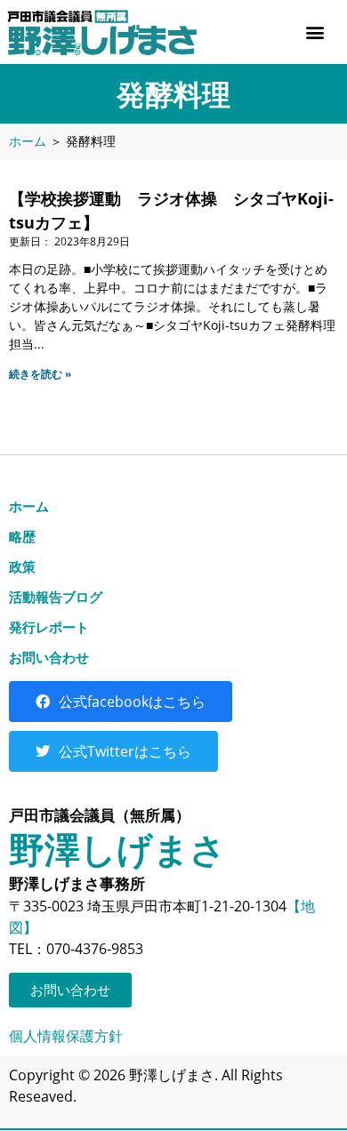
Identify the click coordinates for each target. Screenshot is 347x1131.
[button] (314, 32)
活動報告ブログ (55, 597)
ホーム (27, 140)
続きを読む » (40, 373)
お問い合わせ (49, 657)
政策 (22, 566)
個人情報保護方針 (66, 1036)
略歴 (22, 536)
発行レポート (49, 627)
